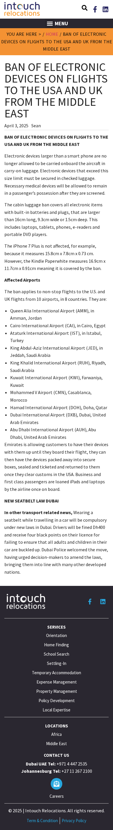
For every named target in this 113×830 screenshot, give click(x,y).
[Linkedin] (105, 9)
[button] (85, 8)
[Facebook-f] (95, 9)
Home (52, 34)
